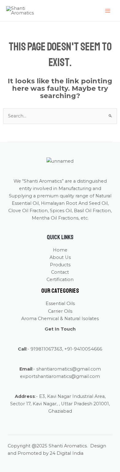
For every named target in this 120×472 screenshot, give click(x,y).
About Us (60, 257)
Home (60, 250)
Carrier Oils (60, 311)
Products (60, 265)
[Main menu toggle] (108, 10)
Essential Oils (60, 303)
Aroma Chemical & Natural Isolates (60, 318)
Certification (60, 279)
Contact (60, 272)
